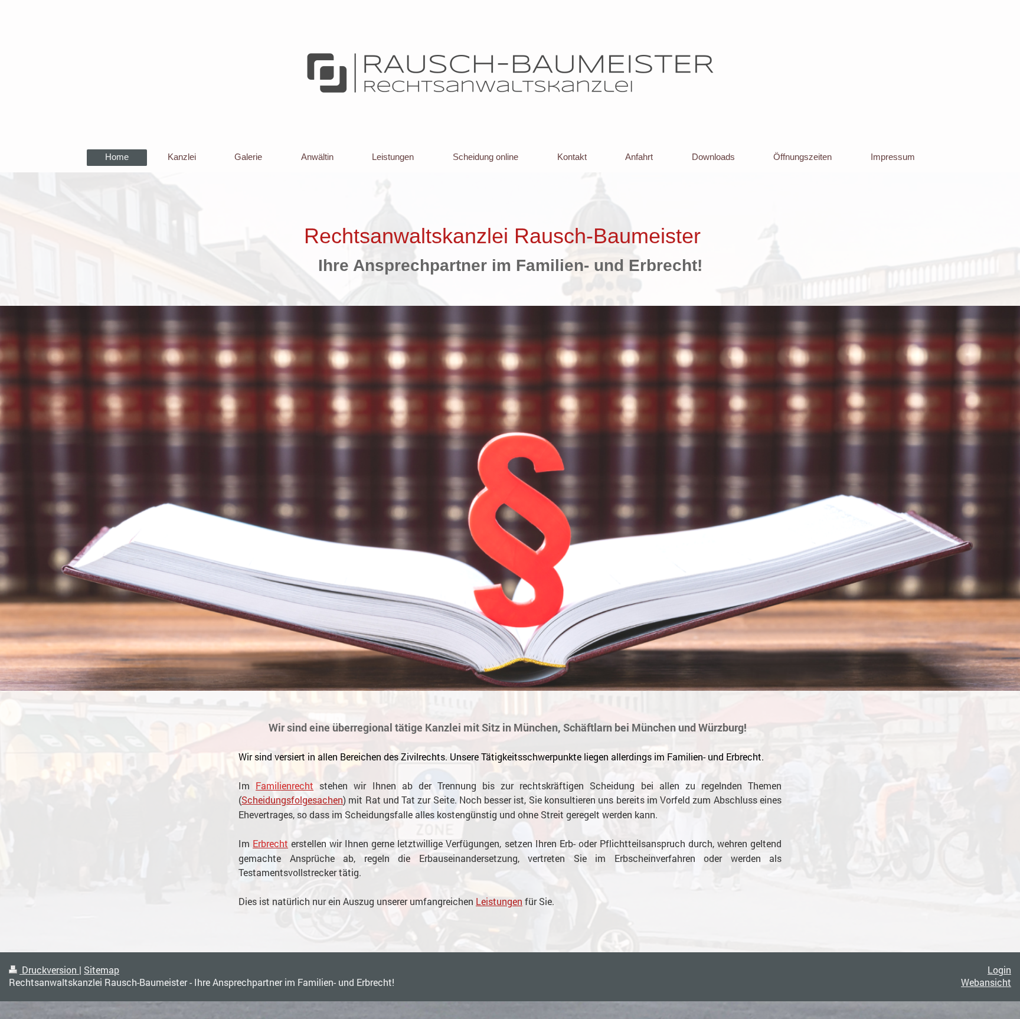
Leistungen (499, 901)
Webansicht (986, 982)
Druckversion (49, 970)
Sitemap (101, 970)
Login (999, 970)
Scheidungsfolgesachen (292, 799)
